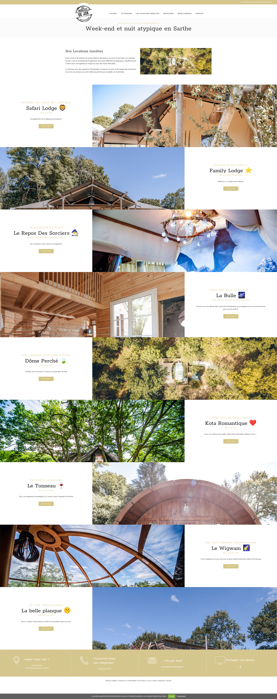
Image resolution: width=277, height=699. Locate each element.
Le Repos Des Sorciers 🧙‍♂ (46, 233)
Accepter (171, 696)
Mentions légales (111, 681)
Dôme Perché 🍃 (46, 361)
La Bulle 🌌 (230, 295)
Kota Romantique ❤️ (231, 423)
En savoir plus (181, 696)
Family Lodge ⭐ (230, 170)
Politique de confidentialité (127, 681)
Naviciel (168, 681)
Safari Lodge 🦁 (46, 108)
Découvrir (46, 126)
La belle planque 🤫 (46, 610)
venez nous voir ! (36, 659)
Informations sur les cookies (147, 681)
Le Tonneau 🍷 (46, 485)
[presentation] (95, 144)
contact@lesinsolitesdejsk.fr (172, 667)
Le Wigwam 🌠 (230, 548)
